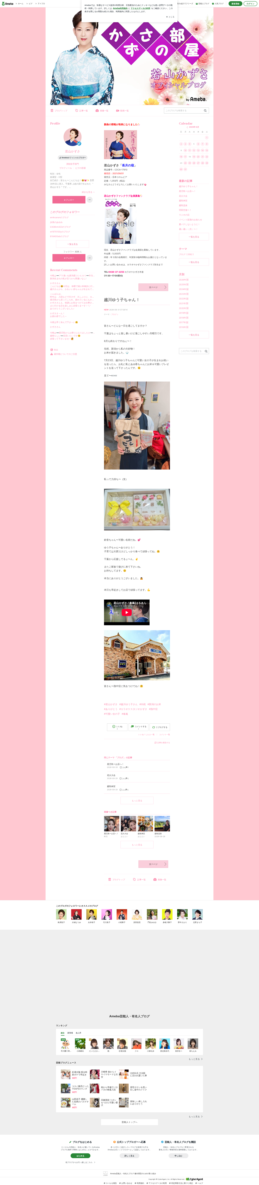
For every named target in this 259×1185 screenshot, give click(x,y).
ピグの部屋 (80, 168)
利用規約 (140, 1183)
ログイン (250, 3)
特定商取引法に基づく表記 (182, 1183)
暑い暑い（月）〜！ (188, 229)
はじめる (80, 1156)
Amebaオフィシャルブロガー (74, 157)
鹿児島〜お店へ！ (187, 191)
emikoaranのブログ (59, 217)
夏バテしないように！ (189, 224)
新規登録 (235, 3)
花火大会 (183, 196)
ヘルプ (200, 1183)
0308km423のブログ (60, 227)
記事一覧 (83, 110)
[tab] (62, 1033)
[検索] (205, 111)
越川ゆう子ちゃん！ (122, 299)
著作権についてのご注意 (65, 354)
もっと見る (137, 800)
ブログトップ (61, 110)
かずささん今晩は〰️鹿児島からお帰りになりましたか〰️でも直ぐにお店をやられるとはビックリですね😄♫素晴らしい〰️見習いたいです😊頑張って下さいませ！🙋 (72, 333)
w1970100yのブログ (60, 231)
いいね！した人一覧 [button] (146, 734)
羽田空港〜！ (185, 210)
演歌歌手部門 (72, 164)
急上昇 (78, 1033)
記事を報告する (163, 742)
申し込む (178, 1156)
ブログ (114, 314)
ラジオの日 (184, 215)
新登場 (70, 1033)
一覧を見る (72, 244)
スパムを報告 (111, 1183)
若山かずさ (72, 151)
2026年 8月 (194, 127)
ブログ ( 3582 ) (186, 254)
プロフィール (65, 168)
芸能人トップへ (129, 1122)
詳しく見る (129, 1156)
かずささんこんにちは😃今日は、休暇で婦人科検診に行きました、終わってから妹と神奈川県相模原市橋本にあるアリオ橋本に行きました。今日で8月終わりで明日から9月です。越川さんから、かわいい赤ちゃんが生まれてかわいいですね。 (72, 286)
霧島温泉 (183, 205)
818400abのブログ (59, 236)
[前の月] (187, 127)
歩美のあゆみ (56, 222)
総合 (62, 1033)
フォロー (70, 200)
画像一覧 (104, 110)
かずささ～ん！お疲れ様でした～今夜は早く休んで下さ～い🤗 (64, 317)
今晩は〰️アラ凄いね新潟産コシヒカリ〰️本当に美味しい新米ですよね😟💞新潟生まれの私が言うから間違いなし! (72, 277)
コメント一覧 (164, 734)
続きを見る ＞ (88, 192)
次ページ (153, 287)
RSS (56, 350)
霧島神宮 (183, 200)
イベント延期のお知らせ (190, 219)
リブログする (161, 727)
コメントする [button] (140, 727)
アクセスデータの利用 (158, 1183)
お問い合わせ (126, 1183)
